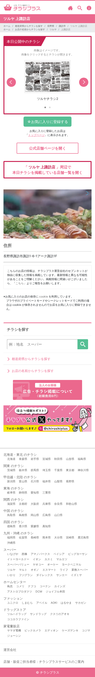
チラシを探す (82, 344)
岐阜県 (11, 492)
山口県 (58, 515)
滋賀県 (11, 503)
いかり (11, 575)
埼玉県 (46, 470)
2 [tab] (50, 107)
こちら (19, 283)
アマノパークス (40, 554)
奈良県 (58, 503)
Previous (11, 82)
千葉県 (58, 470)
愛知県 (35, 492)
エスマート (49, 569)
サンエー (61, 575)
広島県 (46, 515)
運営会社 (9, 650)
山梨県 (58, 481)
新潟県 (11, 481)
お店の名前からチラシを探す (30, 29)
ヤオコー (38, 564)
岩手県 (35, 459)
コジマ (86, 630)
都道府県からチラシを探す (29, 26)
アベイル (41, 602)
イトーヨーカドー (18, 559)
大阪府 (35, 503)
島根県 (23, 515)
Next (83, 82)
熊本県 (46, 537)
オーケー (52, 564)
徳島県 (11, 526)
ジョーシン (14, 635)
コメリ (20, 586)
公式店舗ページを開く (47, 148)
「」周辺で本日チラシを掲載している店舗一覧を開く (47, 170)
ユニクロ (12, 602)
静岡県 (23, 492)
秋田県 (58, 459)
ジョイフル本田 (55, 591)
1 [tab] (45, 107)
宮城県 (46, 459)
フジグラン (26, 575)
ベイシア (59, 554)
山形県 (70, 459)
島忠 (10, 586)
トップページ (36, 135)
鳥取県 (11, 515)
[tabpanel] (47, 82)
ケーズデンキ (70, 630)
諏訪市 (62, 26)
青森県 (23, 459)
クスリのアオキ (59, 614)
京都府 (23, 503)
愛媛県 (35, 526)
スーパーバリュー (18, 564)
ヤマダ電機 (14, 630)
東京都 (70, 470)
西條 (24, 554)
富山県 (23, 481)
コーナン (45, 586)
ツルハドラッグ (17, 614)
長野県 (50, 26)
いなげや (12, 554)
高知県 (46, 526)
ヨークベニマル (71, 564)
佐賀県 (23, 537)
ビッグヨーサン (77, 554)
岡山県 (35, 515)
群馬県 (35, 470)
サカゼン (80, 602)
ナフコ (32, 586)
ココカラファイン (18, 619)
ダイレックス (44, 575)
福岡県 (11, 537)
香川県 (23, 526)
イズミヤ (76, 575)
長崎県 (35, 537)
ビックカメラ (32, 630)
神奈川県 (83, 470)
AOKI (54, 602)
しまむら (27, 602)
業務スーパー (79, 569)
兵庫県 (46, 503)
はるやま (66, 602)
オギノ (35, 569)
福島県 (82, 459)
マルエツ (61, 559)
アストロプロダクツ (19, 591)
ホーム (6, 26)
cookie (43, 296)
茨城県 (11, 470)
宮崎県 (70, 537)
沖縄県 (11, 542)
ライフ (64, 569)
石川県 (35, 481)
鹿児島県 (83, 537)
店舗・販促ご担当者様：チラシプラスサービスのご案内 (43, 661)
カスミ (49, 559)
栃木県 (23, 470)
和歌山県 (71, 503)
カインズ (59, 586)
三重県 (46, 492)
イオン (37, 559)
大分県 (58, 537)
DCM (39, 591)
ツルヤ (53, 29)
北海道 (11, 459)
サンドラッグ (38, 614)
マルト (23, 569)
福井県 (46, 481)
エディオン (51, 630)
